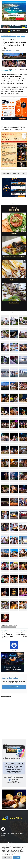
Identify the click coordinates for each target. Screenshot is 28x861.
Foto (19, 36)
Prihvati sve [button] (17, 857)
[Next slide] (24, 261)
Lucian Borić (8, 50)
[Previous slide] (3, 261)
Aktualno (6, 34)
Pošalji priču (14, 687)
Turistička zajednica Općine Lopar (8, 627)
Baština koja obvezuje (11, 36)
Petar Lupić (14, 625)
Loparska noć (7, 625)
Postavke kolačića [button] (7, 857)
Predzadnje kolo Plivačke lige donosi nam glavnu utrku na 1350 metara (7, 635)
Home (2, 34)
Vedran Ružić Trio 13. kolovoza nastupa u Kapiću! (21, 634)
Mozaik (22, 36)
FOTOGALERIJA (7, 70)
